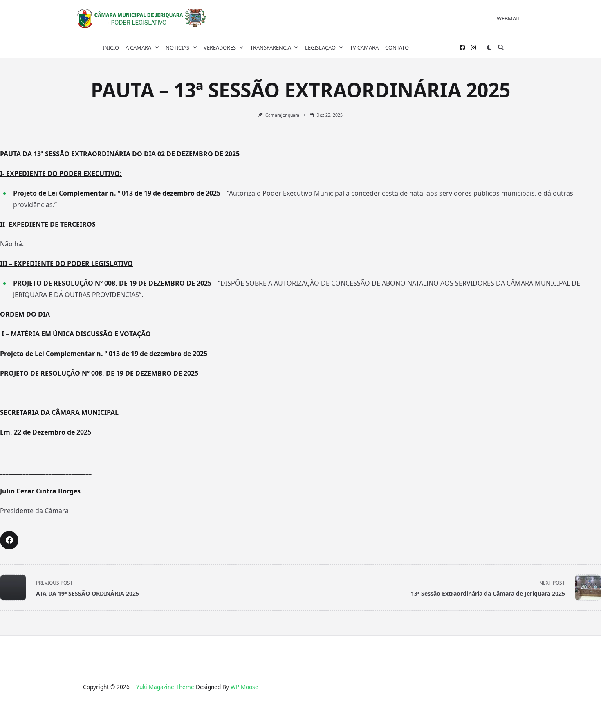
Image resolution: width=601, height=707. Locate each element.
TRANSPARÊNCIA (270, 47)
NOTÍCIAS (177, 47)
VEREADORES (220, 47)
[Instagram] (473, 47)
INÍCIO (111, 47)
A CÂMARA (138, 47)
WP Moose (244, 687)
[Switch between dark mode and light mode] (489, 47)
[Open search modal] (501, 47)
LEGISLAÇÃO (320, 47)
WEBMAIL (508, 18)
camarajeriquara (282, 115)
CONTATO (397, 47)
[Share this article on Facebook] (9, 540)
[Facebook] (462, 47)
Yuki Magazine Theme (165, 687)
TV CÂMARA (364, 47)
